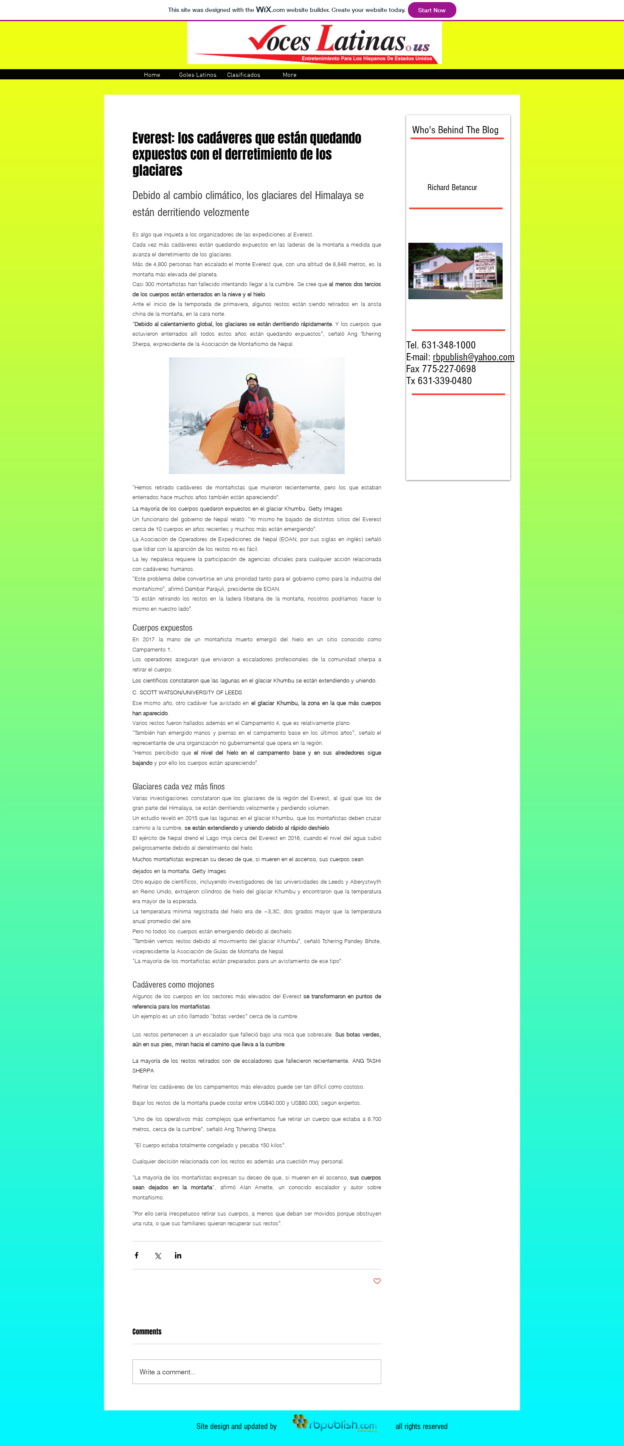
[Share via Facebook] (136, 1255)
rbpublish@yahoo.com (473, 357)
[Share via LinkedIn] (178, 1255)
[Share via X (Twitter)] (157, 1255)
